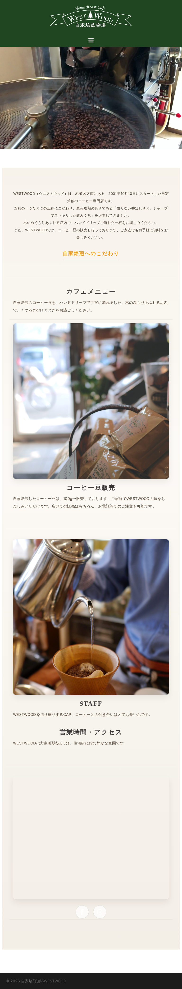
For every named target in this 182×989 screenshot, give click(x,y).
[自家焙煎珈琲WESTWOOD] (91, 18)
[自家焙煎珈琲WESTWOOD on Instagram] (99, 912)
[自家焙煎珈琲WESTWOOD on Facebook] (82, 912)
